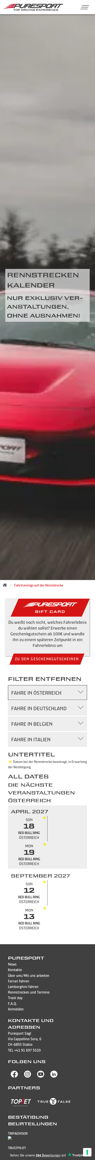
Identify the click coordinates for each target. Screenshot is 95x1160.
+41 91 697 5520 (27, 1050)
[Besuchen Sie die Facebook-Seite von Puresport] (14, 1076)
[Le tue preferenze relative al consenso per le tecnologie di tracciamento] (87, 1152)
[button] (82, 7)
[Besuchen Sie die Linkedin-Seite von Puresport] (54, 1076)
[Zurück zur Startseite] (6, 585)
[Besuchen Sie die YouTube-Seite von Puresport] (40, 1076)
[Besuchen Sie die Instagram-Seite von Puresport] (27, 1076)
